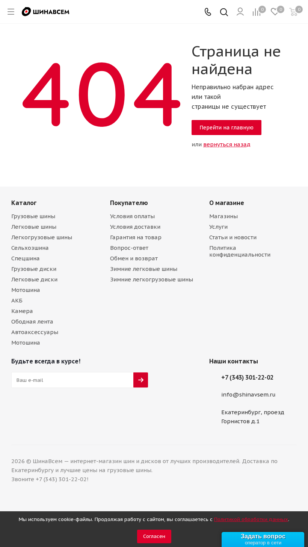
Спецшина (25, 258)
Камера (22, 311)
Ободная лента (32, 321)
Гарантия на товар (136, 237)
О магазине (226, 203)
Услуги (218, 226)
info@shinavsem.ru (248, 394)
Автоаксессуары (34, 332)
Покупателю (129, 203)
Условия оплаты (132, 216)
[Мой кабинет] (240, 11)
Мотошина (25, 289)
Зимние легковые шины (143, 268)
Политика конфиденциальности (239, 251)
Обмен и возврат (134, 258)
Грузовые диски (33, 268)
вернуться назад (227, 144)
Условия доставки (135, 226)
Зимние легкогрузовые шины (151, 279)
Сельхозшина (30, 247)
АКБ (17, 300)
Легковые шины (33, 226)
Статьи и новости (233, 237)
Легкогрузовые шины (41, 237)
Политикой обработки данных (251, 519)
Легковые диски (34, 279)
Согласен (154, 536)
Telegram (18, 409)
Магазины (223, 216)
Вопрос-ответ (129, 247)
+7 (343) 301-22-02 (247, 377)
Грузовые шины (33, 216)
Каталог (23, 203)
